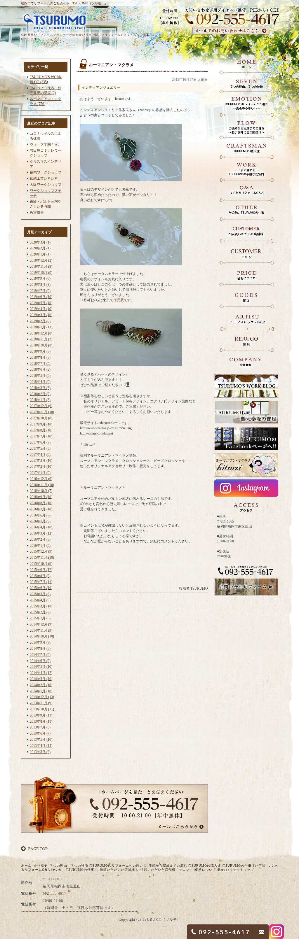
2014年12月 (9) (41, 624)
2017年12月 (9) (41, 406)
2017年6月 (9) (40, 442)
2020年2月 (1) (40, 248)
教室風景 (37, 213)
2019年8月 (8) (40, 285)
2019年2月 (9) (40, 321)
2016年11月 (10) (42, 485)
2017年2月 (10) (41, 467)
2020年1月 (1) (40, 254)
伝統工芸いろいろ (44, 178)
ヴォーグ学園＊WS (45, 144)
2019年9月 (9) (40, 278)
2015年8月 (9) (40, 576)
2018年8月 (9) (40, 357)
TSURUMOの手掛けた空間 (244, 865)
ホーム (26, 865)
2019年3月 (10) (41, 315)
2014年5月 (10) (41, 667)
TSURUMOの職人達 (205, 865)
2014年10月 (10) (42, 636)
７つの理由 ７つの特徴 (69, 865)
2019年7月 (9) (40, 291)
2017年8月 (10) (41, 430)
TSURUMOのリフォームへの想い (116, 865)
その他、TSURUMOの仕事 (73, 869)
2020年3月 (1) (40, 242)
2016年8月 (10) (41, 503)
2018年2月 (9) (40, 394)
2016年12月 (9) (41, 479)
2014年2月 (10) (41, 685)
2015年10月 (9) (41, 564)
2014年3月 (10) (41, 679)
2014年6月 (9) (40, 661)
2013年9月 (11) (41, 715)
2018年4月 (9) (40, 382)
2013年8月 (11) (41, 721)
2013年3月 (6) (40, 752)
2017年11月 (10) (42, 412)
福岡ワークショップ (45, 172)
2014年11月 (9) (41, 630)
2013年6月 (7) (40, 733)
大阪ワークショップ (45, 185)
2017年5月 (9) (40, 448)
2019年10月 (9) (41, 273)
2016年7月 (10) (41, 509)
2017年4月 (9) (40, 455)
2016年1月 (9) (40, 546)
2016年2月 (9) (40, 539)
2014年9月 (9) (40, 642)
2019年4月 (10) (41, 309)
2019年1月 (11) (41, 327)
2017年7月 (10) (41, 436)
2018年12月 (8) (41, 333)
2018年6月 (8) (40, 369)
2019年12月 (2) (41, 260)
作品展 (118, 300)
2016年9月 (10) (41, 497)
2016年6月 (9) (40, 515)
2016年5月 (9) (40, 521)
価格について (205, 869)
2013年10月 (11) (42, 709)
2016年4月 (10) (41, 527)
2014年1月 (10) (41, 691)
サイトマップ (243, 869)
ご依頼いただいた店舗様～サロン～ (165, 869)
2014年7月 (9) (40, 655)
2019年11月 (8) (41, 266)
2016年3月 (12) (41, 533)
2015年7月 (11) (41, 582)
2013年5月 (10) (41, 739)
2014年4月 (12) (41, 673)
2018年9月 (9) (40, 351)
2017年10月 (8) (41, 418)
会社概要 (41, 865)
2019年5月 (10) (41, 303)
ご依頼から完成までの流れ (166, 865)
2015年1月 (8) (40, 618)
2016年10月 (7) (41, 491)
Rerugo (224, 869)
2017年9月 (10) (41, 424)
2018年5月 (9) (40, 376)
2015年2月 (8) (40, 612)
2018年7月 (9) (40, 364)
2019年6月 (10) (41, 297)
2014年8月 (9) (40, 649)
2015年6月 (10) (41, 588)
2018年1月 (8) (40, 400)
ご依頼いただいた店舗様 (115, 869)
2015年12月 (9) (41, 551)
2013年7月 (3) (40, 727)
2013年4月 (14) (41, 746)
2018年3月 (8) (40, 388)
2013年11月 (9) (41, 703)
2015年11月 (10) (42, 558)
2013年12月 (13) (42, 697)
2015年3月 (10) (41, 606)
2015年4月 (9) (40, 600)
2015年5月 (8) (40, 594)
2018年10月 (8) (41, 345)
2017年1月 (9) (40, 473)
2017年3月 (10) (41, 460)
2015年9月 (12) (41, 570)
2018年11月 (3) (41, 339)
